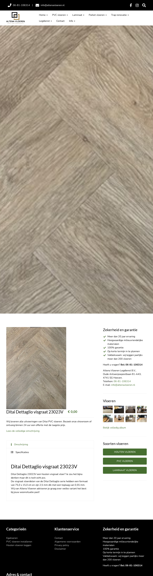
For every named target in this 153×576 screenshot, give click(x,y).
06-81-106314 (122, 381)
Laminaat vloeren (125, 470)
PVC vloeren (59, 15)
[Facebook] (130, 5)
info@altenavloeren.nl (123, 385)
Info (71, 21)
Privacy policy (62, 545)
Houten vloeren (125, 452)
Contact (60, 21)
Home (42, 15)
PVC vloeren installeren (19, 541)
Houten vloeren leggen (18, 545)
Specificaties (22, 452)
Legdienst (44, 21)
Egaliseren (12, 538)
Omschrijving (21, 444)
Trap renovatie (119, 15)
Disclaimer (60, 549)
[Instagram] (137, 5)
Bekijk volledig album (114, 427)
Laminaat (77, 15)
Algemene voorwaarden (68, 541)
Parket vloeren (97, 15)
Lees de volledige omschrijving (22, 431)
